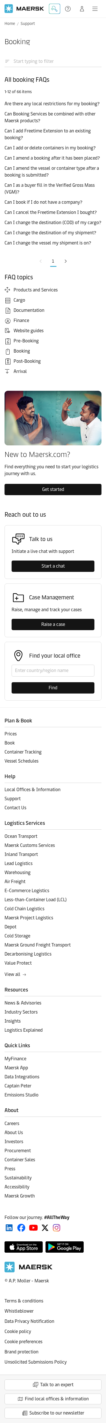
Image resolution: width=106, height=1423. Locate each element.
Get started (53, 489)
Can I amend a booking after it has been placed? (52, 158)
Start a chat (53, 566)
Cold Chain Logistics (24, 908)
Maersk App (16, 1067)
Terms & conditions (24, 1301)
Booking (22, 351)
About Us (14, 1132)
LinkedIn (9, 1227)
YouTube (33, 1227)
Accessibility (17, 1187)
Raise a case (53, 624)
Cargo (19, 300)
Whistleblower (19, 1311)
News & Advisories (23, 1003)
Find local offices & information (57, 1398)
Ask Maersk (54, 8)
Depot (10, 927)
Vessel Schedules (21, 761)
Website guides (29, 330)
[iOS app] (24, 1247)
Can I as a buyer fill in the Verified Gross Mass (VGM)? (50, 189)
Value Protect (18, 963)
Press (10, 1168)
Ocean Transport (21, 836)
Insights (13, 1021)
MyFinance (15, 1058)
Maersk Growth (20, 1196)
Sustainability (18, 1178)
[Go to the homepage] (29, 1271)
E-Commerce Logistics (27, 890)
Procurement (18, 1150)
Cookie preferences (23, 1341)
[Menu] (95, 9)
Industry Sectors (21, 1012)
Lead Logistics (19, 863)
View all (12, 974)
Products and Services (36, 290)
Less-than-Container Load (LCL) (36, 899)
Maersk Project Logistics (29, 917)
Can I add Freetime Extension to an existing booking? (48, 134)
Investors (14, 1141)
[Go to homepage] (24, 8)
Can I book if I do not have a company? (43, 202)
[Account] (82, 9)
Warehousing (18, 872)
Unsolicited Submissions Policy (36, 1362)
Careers (12, 1123)
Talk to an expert (56, 1384)
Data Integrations (22, 1076)
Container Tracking (23, 752)
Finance (21, 320)
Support (68, 9)
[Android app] (65, 1247)
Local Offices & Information (32, 789)
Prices (11, 734)
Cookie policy (18, 1331)
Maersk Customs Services (30, 845)
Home (10, 23)
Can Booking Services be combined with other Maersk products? (50, 117)
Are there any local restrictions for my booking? (52, 103)
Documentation (29, 310)
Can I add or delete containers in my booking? (50, 148)
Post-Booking (27, 361)
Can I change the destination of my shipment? (50, 232)
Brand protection (21, 1352)
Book (10, 743)
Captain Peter (18, 1086)
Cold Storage (17, 936)
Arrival (20, 371)
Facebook (21, 1228)
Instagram (56, 1227)
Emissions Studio (21, 1095)
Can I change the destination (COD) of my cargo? (53, 222)
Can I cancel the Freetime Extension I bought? (51, 212)
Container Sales (20, 1159)
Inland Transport (21, 854)
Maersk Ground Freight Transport (38, 945)
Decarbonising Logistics (28, 954)
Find (53, 687)
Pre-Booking (26, 341)
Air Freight (15, 881)
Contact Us (15, 807)
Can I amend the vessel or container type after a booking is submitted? (52, 172)
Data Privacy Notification (29, 1321)
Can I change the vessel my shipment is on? (48, 243)
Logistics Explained (24, 1030)
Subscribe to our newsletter (56, 1413)
